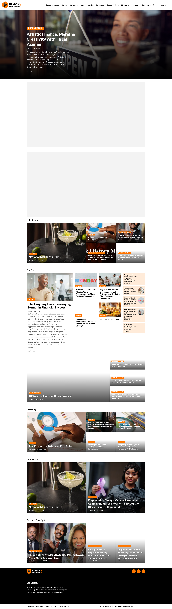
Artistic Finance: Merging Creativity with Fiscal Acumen (51, 39)
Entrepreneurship (35, 28)
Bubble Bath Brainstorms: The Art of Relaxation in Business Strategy (86, 322)
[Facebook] (134, 571)
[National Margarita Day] (56, 243)
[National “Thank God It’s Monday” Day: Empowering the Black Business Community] (86, 280)
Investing (91, 234)
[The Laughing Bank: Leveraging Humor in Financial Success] (50, 287)
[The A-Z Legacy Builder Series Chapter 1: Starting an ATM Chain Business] (127, 378)
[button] (165, 5)
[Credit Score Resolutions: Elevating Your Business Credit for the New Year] (130, 422)
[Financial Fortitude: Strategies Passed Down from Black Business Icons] (56, 543)
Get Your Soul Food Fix (109, 319)
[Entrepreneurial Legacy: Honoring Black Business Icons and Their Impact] (101, 543)
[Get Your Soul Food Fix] (110, 310)
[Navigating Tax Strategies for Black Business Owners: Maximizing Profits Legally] (130, 442)
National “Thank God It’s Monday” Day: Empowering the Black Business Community (86, 293)
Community (32, 253)
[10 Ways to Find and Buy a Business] (68, 378)
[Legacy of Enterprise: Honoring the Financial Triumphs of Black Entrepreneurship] (130, 543)
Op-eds (31, 300)
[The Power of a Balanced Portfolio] (101, 233)
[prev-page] (28, 71)
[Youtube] (143, 571)
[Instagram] (138, 571)
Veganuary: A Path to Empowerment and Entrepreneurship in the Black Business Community (110, 294)
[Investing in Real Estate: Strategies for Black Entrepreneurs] (101, 442)
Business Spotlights (124, 232)
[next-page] (31, 71)
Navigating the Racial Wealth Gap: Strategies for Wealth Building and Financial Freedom (130, 279)
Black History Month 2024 (96, 252)
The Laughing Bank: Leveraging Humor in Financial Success (49, 305)
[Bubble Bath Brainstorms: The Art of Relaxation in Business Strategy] (86, 310)
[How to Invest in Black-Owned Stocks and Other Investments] (127, 362)
